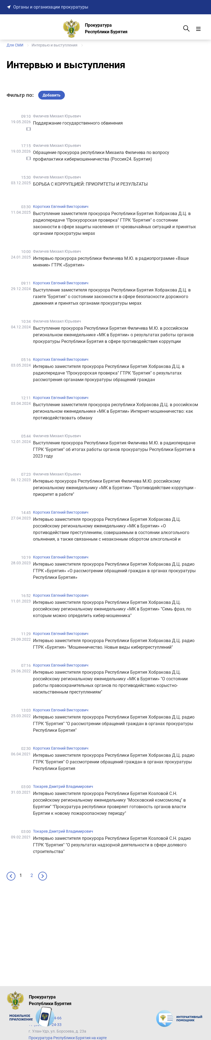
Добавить (51, 95)
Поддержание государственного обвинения (78, 123)
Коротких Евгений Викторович (60, 206)
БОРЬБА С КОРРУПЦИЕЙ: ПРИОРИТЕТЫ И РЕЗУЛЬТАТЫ (90, 184)
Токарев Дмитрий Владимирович (63, 786)
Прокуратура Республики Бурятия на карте (68, 1038)
